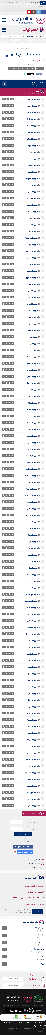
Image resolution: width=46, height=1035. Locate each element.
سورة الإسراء (32, 198)
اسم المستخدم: (30, 821)
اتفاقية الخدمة (23, 1022)
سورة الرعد (33, 172)
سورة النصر (33, 779)
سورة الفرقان (32, 251)
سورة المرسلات (31, 562)
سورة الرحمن (32, 449)
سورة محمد (32, 396)
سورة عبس (33, 581)
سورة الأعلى (32, 628)
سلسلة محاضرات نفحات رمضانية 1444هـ (26, 893)
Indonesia (41, 7)
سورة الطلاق (32, 509)
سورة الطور (33, 430)
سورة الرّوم (33, 284)
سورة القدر (33, 694)
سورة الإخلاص (32, 793)
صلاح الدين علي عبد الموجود (36, 952)
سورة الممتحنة (31, 476)
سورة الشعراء (32, 258)
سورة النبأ (33, 568)
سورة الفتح (33, 403)
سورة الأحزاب (32, 304)
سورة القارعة (32, 720)
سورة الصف (33, 482)
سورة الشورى (32, 364)
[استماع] (12, 99)
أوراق (42, 963)
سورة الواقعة (32, 456)
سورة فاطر (33, 317)
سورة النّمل (33, 264)
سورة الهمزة (32, 740)
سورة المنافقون (31, 496)
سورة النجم (32, 436)
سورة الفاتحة (32, 99)
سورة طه (34, 218)
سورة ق (34, 416)
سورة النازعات (32, 575)
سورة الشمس (32, 654)
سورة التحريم (32, 515)
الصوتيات (31, 30)
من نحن (7, 1022)
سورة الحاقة (32, 528)
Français (20, 3)
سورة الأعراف (32, 132)
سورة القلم (33, 522)
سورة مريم (33, 212)
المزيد (37, 911)
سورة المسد (32, 786)
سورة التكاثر (32, 727)
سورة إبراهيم (32, 179)
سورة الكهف (32, 205)
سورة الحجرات (32, 410)
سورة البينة (33, 700)
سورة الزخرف (32, 370)
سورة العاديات (31, 713)
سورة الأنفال (32, 139)
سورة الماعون (32, 760)
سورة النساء (32, 113)
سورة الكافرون (31, 773)
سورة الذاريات (32, 423)
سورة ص (34, 337)
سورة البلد (33, 647)
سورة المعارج (32, 535)
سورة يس (33, 324)
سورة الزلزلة (32, 707)
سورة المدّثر (33, 555)
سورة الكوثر (33, 766)
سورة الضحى (32, 667)
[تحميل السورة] (9, 99)
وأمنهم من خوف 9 (35, 887)
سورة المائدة (32, 119)
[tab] (23, 84)
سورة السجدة (32, 297)
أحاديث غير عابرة (38, 935)
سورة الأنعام (32, 126)
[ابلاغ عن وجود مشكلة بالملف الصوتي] (6, 99)
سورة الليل (33, 661)
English (12, 3)
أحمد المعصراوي (40, 930)
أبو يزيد (42, 966)
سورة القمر (33, 443)
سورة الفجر (33, 641)
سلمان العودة (40, 937)
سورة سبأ (33, 311)
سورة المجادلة (31, 469)
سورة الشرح (33, 674)
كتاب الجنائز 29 (39, 949)
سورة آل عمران (32, 106)
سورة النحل (33, 192)
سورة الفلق (33, 799)
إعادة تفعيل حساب (33, 867)
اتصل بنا (14, 1022)
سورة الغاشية (32, 634)
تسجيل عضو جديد (33, 864)
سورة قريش (32, 753)
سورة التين (33, 680)
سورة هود (33, 159)
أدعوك (42, 956)
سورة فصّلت (32, 357)
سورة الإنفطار (32, 595)
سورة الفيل (33, 746)
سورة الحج (33, 231)
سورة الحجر (33, 185)
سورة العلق (33, 687)
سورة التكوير (32, 588)
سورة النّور (33, 245)
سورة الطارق (32, 621)
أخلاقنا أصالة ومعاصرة (34, 899)
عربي (43, 3)
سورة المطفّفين (31, 601)
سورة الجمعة (32, 489)
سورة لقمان (32, 291)
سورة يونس (33, 152)
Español (36, 3)
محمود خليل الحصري (38, 945)
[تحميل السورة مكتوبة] (3, 99)
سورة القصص (32, 271)
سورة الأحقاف (32, 390)
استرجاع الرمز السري (32, 860)
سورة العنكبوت (31, 278)
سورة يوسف (32, 165)
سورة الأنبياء (32, 225)
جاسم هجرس (40, 959)
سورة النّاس (33, 806)
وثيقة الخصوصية (36, 1022)
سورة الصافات (32, 330)
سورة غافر (33, 350)
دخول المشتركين (23, 834)
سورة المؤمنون (31, 238)
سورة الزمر (33, 344)
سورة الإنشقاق (31, 608)
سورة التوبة (33, 146)
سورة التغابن (32, 502)
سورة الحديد (32, 462)
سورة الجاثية (32, 383)
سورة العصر (33, 733)
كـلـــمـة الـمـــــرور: (30, 827)
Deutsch (28, 3)
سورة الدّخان (32, 377)
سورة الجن (33, 542)
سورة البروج (33, 614)
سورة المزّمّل (32, 548)
